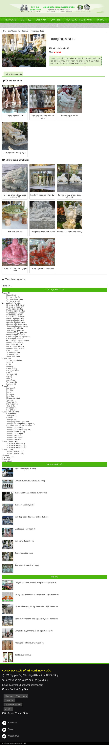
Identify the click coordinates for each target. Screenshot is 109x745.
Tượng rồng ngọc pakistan (16, 333)
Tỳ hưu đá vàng (12, 354)
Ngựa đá (24, 31)
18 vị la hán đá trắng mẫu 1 (16, 446)
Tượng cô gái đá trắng (15, 451)
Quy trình (56, 19)
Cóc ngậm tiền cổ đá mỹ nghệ (27, 565)
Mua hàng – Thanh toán (79, 19)
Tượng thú (16, 31)
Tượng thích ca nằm (14, 436)
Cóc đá (9, 376)
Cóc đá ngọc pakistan (14, 339)
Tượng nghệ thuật (13, 301)
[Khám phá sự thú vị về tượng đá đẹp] (7, 645)
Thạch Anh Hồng (8, 457)
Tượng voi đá (11, 374)
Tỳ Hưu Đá (6, 455)
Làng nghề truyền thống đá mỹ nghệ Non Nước (34, 631)
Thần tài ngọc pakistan (15, 331)
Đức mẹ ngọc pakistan (15, 319)
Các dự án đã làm (13, 704)
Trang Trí (5, 386)
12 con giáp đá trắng (14, 360)
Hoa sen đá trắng (13, 398)
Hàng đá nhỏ (7, 461)
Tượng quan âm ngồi (14, 434)
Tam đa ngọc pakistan (14, 329)
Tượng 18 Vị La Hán (10, 442)
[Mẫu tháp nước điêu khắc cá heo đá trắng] (7, 520)
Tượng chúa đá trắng (14, 299)
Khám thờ (10, 396)
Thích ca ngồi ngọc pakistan (17, 327)
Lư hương (10, 394)
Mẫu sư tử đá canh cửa (24, 541)
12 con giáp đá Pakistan (15, 305)
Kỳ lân (8, 364)
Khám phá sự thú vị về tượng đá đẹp (29, 643)
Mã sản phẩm (55, 48)
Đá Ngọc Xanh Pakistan (11, 303)
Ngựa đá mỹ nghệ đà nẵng (25, 469)
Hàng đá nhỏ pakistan (14, 343)
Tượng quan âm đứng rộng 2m (18, 430)
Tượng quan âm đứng (14, 428)
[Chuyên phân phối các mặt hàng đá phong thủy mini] (7, 585)
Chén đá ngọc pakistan (15, 317)
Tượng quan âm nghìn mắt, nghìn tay (20, 424)
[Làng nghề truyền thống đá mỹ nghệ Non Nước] (7, 633)
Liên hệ (54, 25)
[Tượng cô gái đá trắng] (7, 556)
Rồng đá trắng (11, 368)
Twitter (11, 729)
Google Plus (13, 736)
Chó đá (9, 372)
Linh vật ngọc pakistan (15, 321)
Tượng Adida (11, 416)
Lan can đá (10, 388)
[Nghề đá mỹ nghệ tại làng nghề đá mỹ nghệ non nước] (7, 621)
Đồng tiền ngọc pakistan (15, 335)
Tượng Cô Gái (7, 449)
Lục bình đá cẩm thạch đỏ (25, 529)
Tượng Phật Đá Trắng (10, 412)
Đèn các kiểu (11, 408)
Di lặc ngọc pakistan (14, 315)
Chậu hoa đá (11, 402)
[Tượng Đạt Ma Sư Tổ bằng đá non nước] (7, 496)
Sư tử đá (9, 362)
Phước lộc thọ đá (13, 297)
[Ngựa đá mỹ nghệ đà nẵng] (7, 472)
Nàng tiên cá (11, 295)
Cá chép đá (10, 380)
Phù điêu (9, 390)
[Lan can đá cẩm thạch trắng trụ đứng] (7, 484)
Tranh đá (9, 400)
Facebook (12, 722)
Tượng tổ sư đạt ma (14, 440)
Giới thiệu (26, 19)
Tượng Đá (6, 293)
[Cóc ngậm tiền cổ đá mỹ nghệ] (7, 568)
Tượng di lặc (11, 420)
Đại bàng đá (11, 384)
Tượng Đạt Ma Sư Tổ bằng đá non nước (31, 493)
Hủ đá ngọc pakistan (14, 345)
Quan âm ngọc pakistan (15, 323)
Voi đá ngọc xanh (13, 356)
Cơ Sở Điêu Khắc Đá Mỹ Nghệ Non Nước (54, 8)
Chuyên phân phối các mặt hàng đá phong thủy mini (35, 583)
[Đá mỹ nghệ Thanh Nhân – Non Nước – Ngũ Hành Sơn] (7, 597)
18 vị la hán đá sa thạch (15, 444)
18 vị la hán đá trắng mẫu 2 (16, 447)
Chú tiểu (9, 418)
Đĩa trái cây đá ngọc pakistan (17, 341)
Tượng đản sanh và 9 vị (15, 432)
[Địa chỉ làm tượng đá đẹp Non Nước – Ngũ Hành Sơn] (7, 609)
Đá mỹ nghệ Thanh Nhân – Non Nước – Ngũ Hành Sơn (37, 595)
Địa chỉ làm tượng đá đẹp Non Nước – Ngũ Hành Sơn (36, 607)
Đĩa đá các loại (12, 404)
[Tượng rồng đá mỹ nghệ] (7, 508)
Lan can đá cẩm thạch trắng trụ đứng (30, 481)
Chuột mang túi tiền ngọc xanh (18, 337)
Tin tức (100, 19)
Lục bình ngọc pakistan (15, 347)
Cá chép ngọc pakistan (15, 313)
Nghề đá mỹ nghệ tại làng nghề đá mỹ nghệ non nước (36, 619)
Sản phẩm (41, 19)
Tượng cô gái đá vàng (14, 453)
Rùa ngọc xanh (12, 351)
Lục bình (9, 392)
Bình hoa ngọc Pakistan (15, 311)
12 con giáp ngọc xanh (15, 307)
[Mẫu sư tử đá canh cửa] (7, 544)
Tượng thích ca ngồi (14, 438)
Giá (51, 52)
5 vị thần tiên (11, 414)
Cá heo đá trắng (12, 370)
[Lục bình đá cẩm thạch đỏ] (7, 532)
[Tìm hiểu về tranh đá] (7, 657)
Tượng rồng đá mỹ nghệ (24, 505)
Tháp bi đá (10, 406)
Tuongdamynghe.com (17, 743)
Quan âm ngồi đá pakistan (16, 325)
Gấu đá (9, 378)
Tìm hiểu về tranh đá (23, 655)
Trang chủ (10, 19)
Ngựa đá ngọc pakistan (15, 349)
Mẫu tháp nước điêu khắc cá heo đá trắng (31, 517)
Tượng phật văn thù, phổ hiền (17, 422)
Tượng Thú (6, 358)
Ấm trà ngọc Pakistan (14, 309)
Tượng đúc (6, 459)
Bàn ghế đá (10, 410)
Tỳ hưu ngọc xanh (13, 352)
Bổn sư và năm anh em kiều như (19, 426)
